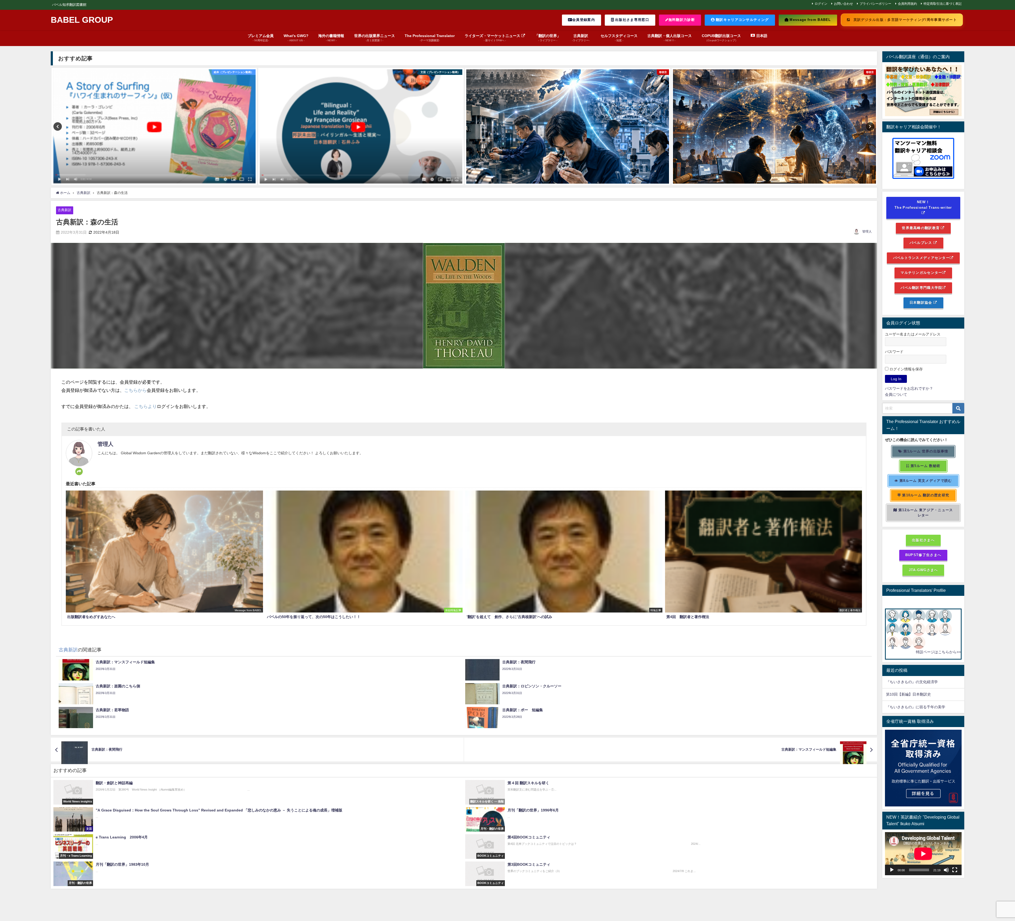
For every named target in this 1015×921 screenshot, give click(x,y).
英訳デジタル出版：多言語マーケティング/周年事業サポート (904, 19)
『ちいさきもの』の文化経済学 (915, 682)
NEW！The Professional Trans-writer (923, 204)
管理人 (867, 231)
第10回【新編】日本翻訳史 (908, 694)
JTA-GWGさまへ (923, 570)
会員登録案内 (583, 19)
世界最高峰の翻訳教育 (921, 228)
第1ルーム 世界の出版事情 (925, 451)
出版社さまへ (923, 540)
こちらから (135, 390)
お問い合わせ (843, 3)
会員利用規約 (907, 3)
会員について (896, 394)
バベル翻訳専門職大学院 (921, 287)
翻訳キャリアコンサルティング (742, 19)
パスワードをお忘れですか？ (909, 388)
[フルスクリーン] (954, 870)
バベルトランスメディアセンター (921, 258)
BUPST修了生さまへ (923, 555)
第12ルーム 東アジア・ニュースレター (925, 512)
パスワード (894, 351)
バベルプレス (921, 242)
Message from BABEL (809, 19)
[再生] (891, 870)
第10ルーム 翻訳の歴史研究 (925, 495)
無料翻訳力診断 (681, 19)
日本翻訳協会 (921, 302)
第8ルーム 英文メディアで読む (925, 480)
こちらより (145, 406)
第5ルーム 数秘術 (925, 466)
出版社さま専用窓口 (631, 19)
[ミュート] (946, 870)
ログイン (821, 3)
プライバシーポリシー (875, 3)
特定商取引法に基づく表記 (943, 3)
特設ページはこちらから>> (938, 652)
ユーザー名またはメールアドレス (912, 334)
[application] (923, 853)
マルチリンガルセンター (921, 272)
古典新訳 (64, 210)
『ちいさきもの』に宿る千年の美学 (915, 707)
